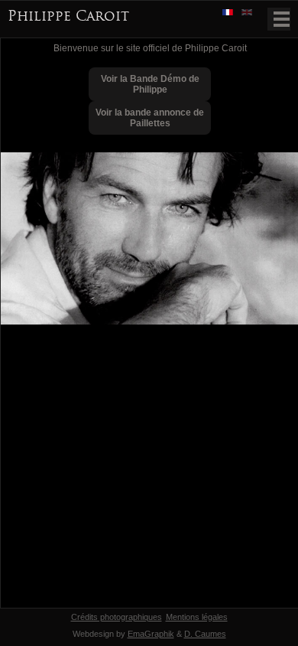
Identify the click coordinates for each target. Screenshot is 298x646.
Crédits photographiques (116, 617)
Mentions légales (197, 617)
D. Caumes (205, 633)
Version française (229, 13)
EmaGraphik (151, 633)
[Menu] (278, 19)
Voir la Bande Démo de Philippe (150, 84)
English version (248, 13)
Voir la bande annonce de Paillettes (150, 118)
